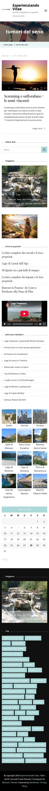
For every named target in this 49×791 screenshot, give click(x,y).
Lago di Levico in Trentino (15, 360)
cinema (29, 665)
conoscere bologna (13, 675)
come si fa (35, 670)
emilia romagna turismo (15, 681)
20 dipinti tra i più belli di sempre (20, 270)
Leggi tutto (37, 128)
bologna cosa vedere (14, 649)
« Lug (4, 559)
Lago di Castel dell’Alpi (15, 263)
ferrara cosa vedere (25, 686)
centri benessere (12, 665)
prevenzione (10, 718)
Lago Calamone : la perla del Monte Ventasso (24, 341)
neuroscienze (10, 707)
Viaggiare (37, 199)
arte (6, 643)
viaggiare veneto (36, 761)
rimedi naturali (11, 723)
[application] (24, 313)
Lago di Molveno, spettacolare (17, 386)
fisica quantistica (13, 697)
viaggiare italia (33, 755)
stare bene (9, 734)
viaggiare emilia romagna (31, 750)
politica (33, 713)
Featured (12, 199)
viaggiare (8, 750)
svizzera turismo (12, 739)
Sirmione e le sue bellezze (24, 203)
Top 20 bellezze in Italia (15, 373)
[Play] (5, 326)
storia (23, 734)
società (37, 729)
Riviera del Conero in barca (16, 367)
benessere (18, 643)
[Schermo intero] (44, 326)
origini (8, 713)
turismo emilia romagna (32, 745)
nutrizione (28, 707)
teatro (29, 739)
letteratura (9, 702)
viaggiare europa (12, 755)
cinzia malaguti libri (14, 670)
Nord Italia (27, 199)
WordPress (34, 782)
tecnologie (9, 745)
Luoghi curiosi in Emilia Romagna (19, 380)
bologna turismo (12, 654)
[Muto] (40, 326)
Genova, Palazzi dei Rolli (15, 399)
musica (38, 702)
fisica (31, 691)
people (20, 713)
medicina (25, 702)
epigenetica (38, 681)
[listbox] (24, 186)
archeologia (33, 638)
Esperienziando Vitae (25, 7)
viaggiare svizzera (13, 761)
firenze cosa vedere (13, 691)
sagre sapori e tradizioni (16, 729)
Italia (19, 199)
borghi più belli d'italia (15, 659)
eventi (7, 686)
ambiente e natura (12, 638)
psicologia (27, 718)
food (30, 697)
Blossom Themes (9, 782)
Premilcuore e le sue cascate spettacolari (22, 347)
